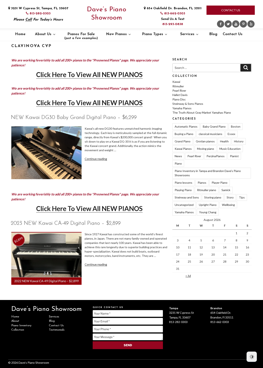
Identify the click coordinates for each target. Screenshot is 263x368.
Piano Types (152, 34)
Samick (225, 190)
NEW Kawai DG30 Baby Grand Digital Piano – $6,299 (74, 117)
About (15, 321)
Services (187, 34)
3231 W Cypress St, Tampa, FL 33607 (39, 8)
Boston (235, 126)
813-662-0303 (174, 13)
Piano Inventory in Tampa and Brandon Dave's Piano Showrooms (208, 173)
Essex (231, 134)
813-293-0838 (172, 24)
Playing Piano (183, 190)
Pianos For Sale (81, 36)
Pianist (234, 156)
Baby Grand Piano (214, 126)
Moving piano (205, 148)
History (238, 141)
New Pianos (116, 34)
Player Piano (219, 182)
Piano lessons (183, 182)
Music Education (230, 148)
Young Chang (207, 212)
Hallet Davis (180, 95)
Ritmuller (178, 86)
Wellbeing (228, 204)
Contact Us (230, 10)
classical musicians (210, 134)
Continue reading (96, 158)
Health (224, 141)
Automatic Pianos (186, 126)
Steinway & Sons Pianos (187, 103)
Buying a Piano (184, 134)
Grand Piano (182, 141)
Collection (17, 329)
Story (230, 197)
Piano (178, 163)
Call (28, 19)
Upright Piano (208, 204)
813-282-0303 (40, 13)
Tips (242, 197)
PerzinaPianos (215, 156)
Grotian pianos (205, 141)
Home (20, 34)
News (178, 156)
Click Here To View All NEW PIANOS (89, 74)
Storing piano (212, 197)
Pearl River (179, 90)
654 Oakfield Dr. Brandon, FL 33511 (174, 8)
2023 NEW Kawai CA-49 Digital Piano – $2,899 (66, 223)
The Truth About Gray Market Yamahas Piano (201, 112)
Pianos (202, 182)
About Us (43, 34)
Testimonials (57, 329)
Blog (213, 34)
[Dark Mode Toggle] (252, 357)
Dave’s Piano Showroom (106, 13)
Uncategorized (184, 204)
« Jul (188, 275)
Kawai (176, 81)
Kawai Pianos (183, 148)
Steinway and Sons (187, 197)
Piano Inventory (21, 325)
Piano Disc (179, 99)
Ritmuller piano (206, 190)
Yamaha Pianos (181, 108)
